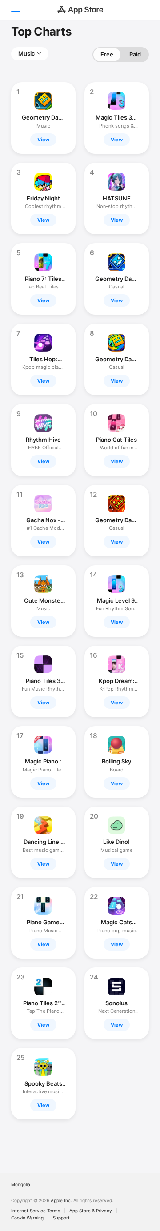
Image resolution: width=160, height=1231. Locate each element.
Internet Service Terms (35, 1210)
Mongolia (20, 1184)
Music (26, 53)
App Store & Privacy (90, 1210)
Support (61, 1217)
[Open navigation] (15, 10)
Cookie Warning (27, 1217)
